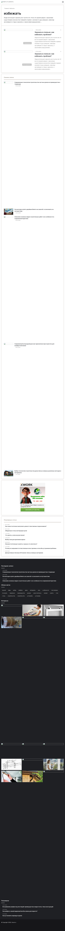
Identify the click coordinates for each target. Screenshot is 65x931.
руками (29, 593)
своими (45, 593)
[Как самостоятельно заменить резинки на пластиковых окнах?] (11, 776)
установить (30, 596)
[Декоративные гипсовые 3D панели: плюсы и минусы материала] (53, 680)
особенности (45, 590)
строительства (11, 596)
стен (57, 593)
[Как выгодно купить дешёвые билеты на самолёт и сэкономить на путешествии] (8, 212)
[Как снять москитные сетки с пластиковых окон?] (53, 610)
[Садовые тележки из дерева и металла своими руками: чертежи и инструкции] (11, 764)
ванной (4, 590)
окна (39, 590)
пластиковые (54, 590)
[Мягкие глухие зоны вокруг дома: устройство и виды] (32, 764)
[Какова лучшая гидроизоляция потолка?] (11, 610)
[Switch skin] (60, 2)
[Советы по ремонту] (7, 2)
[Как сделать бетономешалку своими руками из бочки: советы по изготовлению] (11, 622)
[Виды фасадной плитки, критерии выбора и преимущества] (32, 622)
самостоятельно (37, 593)
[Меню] (63, 2)
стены (3, 596)
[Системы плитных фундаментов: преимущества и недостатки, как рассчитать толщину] (53, 749)
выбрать (21, 590)
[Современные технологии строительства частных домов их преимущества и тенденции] (8, 144)
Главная (6, 8)
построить (4, 593)
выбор (14, 590)
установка (37, 596)
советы (51, 593)
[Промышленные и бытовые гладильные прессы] (32, 610)
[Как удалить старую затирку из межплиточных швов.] (11, 750)
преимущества (21, 593)
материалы (32, 590)
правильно (12, 593)
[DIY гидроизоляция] (53, 834)
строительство (21, 596)
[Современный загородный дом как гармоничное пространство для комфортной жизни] (8, 406)
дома (26, 590)
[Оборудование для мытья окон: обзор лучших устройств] (53, 764)
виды (9, 590)
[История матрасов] (32, 749)
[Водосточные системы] (32, 776)
